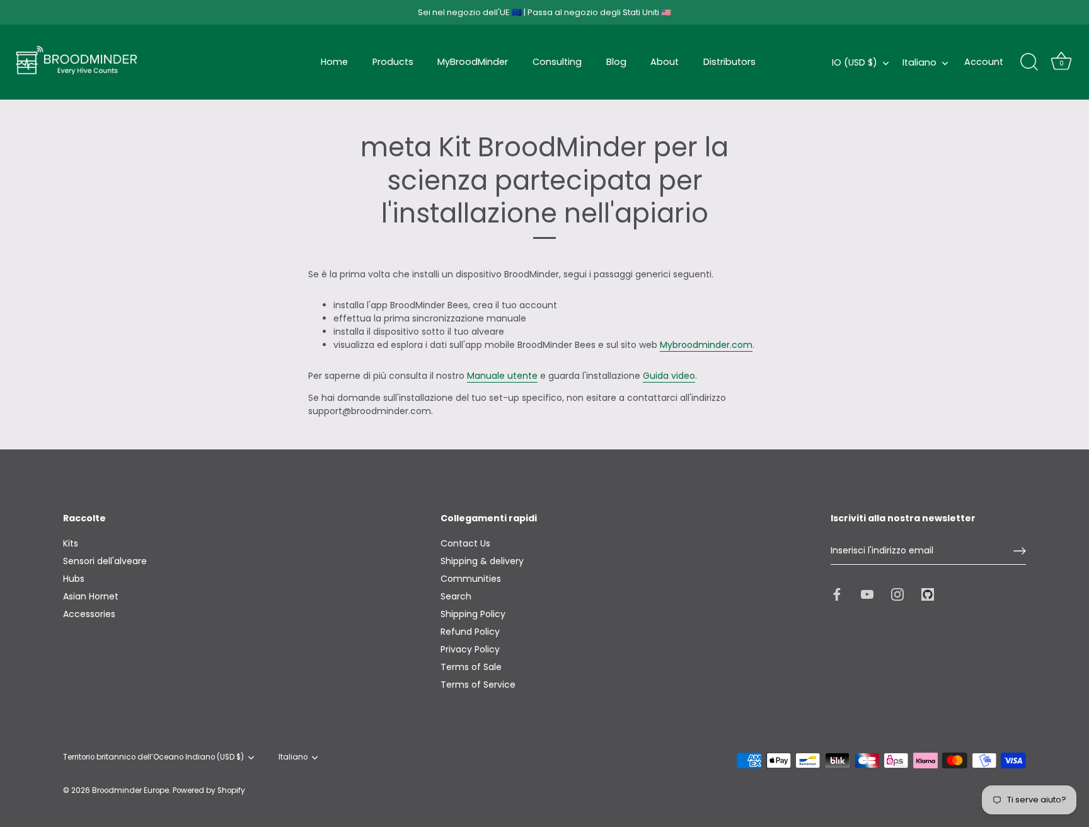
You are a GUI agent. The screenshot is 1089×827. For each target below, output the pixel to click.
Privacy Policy (470, 649)
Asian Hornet (90, 596)
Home (334, 61)
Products (392, 61)
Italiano (919, 62)
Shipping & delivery (482, 561)
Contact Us (465, 543)
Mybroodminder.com (706, 344)
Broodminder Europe (130, 790)
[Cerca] (1029, 62)
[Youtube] (867, 593)
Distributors (729, 61)
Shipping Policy (473, 614)
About (664, 61)
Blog (616, 61)
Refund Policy (470, 631)
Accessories (89, 614)
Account (983, 61)
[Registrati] (1019, 551)
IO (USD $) (854, 62)
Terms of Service (478, 684)
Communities (471, 578)
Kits (70, 543)
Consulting (557, 61)
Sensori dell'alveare (105, 561)
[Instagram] (897, 593)
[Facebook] (837, 593)
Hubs (73, 578)
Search (456, 596)
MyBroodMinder (472, 61)
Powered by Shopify (209, 790)
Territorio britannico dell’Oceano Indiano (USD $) (153, 757)
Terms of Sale (471, 667)
